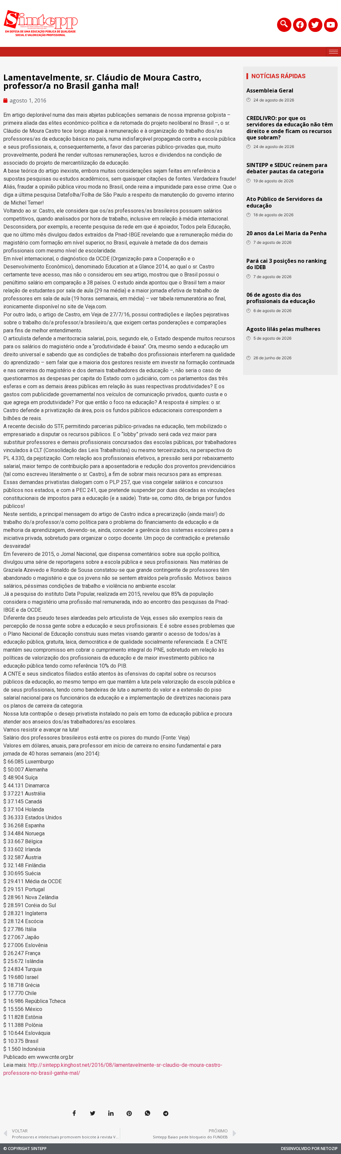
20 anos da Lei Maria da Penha (286, 233)
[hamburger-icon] (333, 52)
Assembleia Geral (269, 90)
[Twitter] (315, 25)
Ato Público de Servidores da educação (284, 202)
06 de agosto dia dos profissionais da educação (280, 298)
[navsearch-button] (284, 25)
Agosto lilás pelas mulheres (283, 329)
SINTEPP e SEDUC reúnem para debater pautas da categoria (286, 168)
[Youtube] (331, 25)
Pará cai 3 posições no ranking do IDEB (286, 264)
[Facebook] (300, 25)
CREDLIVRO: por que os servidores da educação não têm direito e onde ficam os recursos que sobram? (289, 127)
